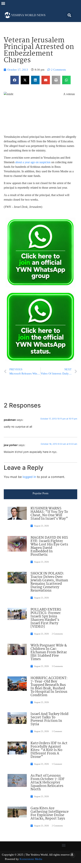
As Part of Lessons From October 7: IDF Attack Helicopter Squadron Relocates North (47, 782)
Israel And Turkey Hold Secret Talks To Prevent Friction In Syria (49, 719)
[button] (3, 3)
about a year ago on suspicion (32, 162)
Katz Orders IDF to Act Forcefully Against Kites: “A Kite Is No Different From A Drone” (49, 750)
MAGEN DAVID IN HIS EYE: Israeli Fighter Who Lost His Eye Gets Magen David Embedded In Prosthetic (49, 546)
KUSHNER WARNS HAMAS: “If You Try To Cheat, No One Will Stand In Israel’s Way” (49, 514)
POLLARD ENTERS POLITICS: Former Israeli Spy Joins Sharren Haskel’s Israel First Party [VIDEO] (46, 618)
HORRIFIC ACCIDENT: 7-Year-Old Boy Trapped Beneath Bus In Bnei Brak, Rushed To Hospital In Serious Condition (49, 686)
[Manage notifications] (72, 855)
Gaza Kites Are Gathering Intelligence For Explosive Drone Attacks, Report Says (50, 813)
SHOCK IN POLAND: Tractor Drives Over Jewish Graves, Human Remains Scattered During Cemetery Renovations (49, 582)
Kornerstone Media (31, 859)
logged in (29, 477)
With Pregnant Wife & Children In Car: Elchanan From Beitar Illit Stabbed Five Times (49, 652)
